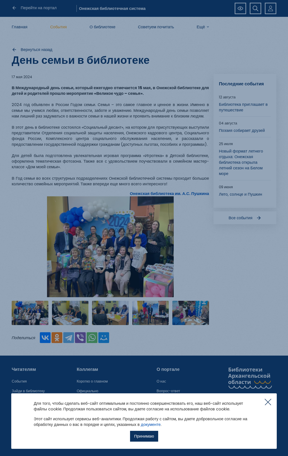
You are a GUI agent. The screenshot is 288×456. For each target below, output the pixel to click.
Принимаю (144, 436)
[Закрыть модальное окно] (268, 402)
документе (151, 424)
